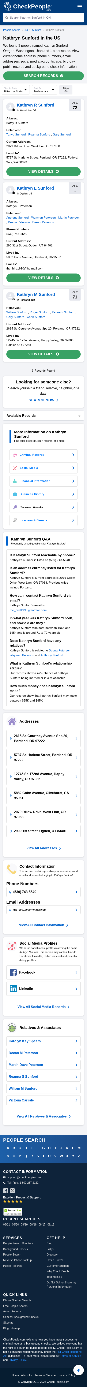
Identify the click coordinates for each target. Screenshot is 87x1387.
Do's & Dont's (55, 1260)
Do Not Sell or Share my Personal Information (61, 1284)
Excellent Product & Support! (22, 1197)
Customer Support (58, 1265)
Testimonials (54, 1276)
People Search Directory (18, 1243)
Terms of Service (70, 1355)
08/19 (24, 1224)
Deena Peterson (60, 650)
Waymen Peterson (22, 655)
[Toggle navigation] (79, 6)
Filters (66, 88)
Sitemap (8, 1322)
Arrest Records (12, 1311)
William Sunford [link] (16, 312)
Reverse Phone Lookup (17, 1260)
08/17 (42, 1224)
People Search (11, 30)
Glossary (52, 1254)
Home (15, 1375)
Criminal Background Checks (21, 1317)
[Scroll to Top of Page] (78, 1370)
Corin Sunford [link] (36, 317)
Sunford (36, 30)
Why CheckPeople (58, 1271)
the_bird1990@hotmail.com (28, 610)
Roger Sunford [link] (39, 312)
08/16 (51, 1224)
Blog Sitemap (11, 1328)
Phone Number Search (17, 1300)
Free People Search (15, 1306)
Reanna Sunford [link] (39, 134)
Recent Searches (21, 1219)
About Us (27, 1375)
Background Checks (15, 1249)
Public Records (12, 1265)
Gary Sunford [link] (62, 134)
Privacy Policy (17, 1359)
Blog (49, 1243)
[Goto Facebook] (5, 1191)
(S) (26, 30)
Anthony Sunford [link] (17, 217)
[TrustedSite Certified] (12, 1212)
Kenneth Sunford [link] (63, 312)
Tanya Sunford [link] (16, 134)
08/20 (15, 1224)
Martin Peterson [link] (69, 217)
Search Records (41, 76)
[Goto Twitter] (12, 1191)
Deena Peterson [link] (19, 222)
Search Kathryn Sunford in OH (30, 17)
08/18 (33, 1224)
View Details (41, 171)
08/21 (6, 1224)
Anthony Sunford (52, 655)
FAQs (50, 1249)
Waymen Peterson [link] (43, 217)
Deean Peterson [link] (43, 222)
